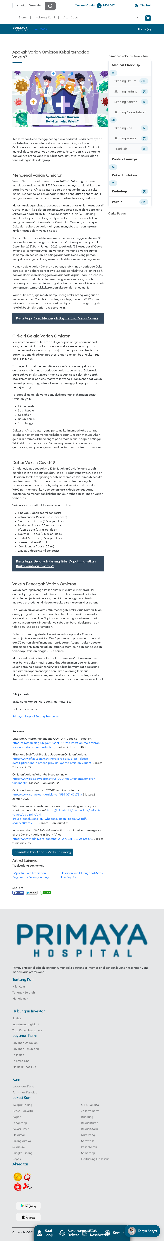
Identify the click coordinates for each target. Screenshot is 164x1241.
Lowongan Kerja (23, 1086)
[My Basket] (148, 18)
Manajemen (20, 998)
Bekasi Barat (89, 1123)
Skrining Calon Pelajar (130, 112)
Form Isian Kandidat (25, 1092)
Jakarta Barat (90, 1111)
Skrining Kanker (125, 102)
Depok (16, 1159)
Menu (43, 29)
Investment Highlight (25, 1024)
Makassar (18, 1135)
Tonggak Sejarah (23, 992)
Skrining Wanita (125, 138)
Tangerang (19, 1123)
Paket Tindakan (124, 175)
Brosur (23, 17)
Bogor (16, 1117)
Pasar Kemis (89, 1147)
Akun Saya (70, 17)
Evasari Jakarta (22, 1111)
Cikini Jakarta (90, 1105)
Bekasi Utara (89, 1129)
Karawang (88, 1135)
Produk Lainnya (124, 159)
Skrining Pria (123, 128)
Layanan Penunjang (25, 1049)
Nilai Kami (18, 986)
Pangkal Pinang (22, 1153)
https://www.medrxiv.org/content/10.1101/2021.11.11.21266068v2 (52, 839)
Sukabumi (18, 1147)
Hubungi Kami (45, 17)
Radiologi (119, 191)
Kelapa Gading (22, 1105)
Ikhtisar (17, 1018)
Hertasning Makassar (95, 1159)
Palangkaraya (21, 1141)
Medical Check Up (126, 65)
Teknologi (18, 1055)
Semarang (88, 1153)
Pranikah (120, 149)
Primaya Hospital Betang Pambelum (35, 716)
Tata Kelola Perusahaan (27, 1030)
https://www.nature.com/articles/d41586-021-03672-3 (47, 794)
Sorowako (88, 1141)
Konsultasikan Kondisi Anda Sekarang (43, 852)
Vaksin (117, 202)
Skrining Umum (125, 81)
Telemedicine (20, 1061)
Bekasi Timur (20, 1129)
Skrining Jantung (125, 91)
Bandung (87, 1117)
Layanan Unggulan (25, 1043)
